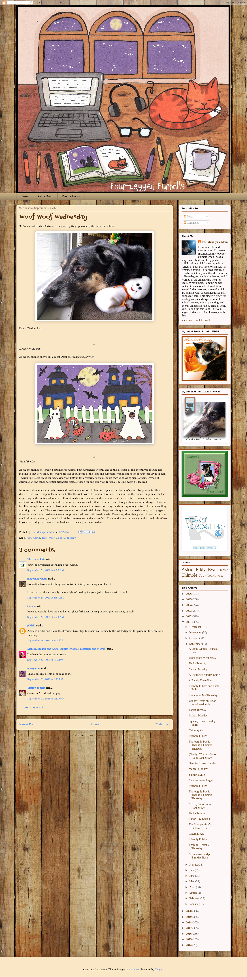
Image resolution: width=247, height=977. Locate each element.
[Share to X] (86, 532)
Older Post (163, 724)
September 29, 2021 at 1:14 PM (45, 640)
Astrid (36, 538)
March (193, 892)
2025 (189, 599)
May (192, 881)
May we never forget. (201, 780)
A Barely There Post (200, 680)
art (29, 538)
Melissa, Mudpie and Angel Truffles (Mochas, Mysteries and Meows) (66, 649)
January (194, 904)
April (192, 887)
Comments (192, 222)
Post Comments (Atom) (102, 735)
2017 (189, 928)
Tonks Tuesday (197, 663)
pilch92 (31, 625)
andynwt (134, 969)
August (193, 864)
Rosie (224, 570)
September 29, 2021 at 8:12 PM (45, 679)
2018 (189, 922)
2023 (189, 610)
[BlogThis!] (83, 532)
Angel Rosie (45, 196)
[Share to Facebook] (90, 532)
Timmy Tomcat (36, 688)
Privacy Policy (71, 196)
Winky (220, 576)
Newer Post (27, 724)
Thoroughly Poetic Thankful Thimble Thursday (200, 745)
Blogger (159, 969)
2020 (189, 911)
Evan (213, 569)
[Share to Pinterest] (93, 532)
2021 (189, 621)
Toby (202, 575)
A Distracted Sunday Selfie (204, 674)
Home (24, 196)
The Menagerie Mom (215, 242)
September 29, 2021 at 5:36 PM (45, 660)
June (192, 875)
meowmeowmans (37, 579)
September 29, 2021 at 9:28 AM (45, 617)
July (192, 870)
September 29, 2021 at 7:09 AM (45, 570)
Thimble (189, 575)
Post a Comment (33, 707)
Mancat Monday (198, 669)
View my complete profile (196, 320)
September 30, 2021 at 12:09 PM (45, 699)
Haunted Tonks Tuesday (203, 763)
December (195, 626)
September (195, 643)
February (194, 898)
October (194, 638)
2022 (189, 616)
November (195, 632)
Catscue (31, 606)
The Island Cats (36, 559)
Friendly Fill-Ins (198, 735)
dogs (44, 538)
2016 (189, 933)
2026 (189, 593)
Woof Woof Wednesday (62, 538)
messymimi (34, 668)
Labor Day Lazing (199, 818)
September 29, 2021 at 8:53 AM (45, 598)
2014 (189, 945)
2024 (189, 604)
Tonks (211, 575)
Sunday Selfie (197, 774)
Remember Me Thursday (203, 695)
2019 (189, 916)
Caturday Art (196, 730)
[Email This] (80, 532)
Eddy (201, 569)
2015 (189, 939)
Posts (189, 216)
